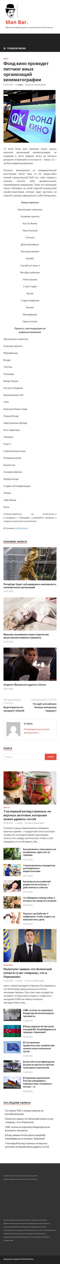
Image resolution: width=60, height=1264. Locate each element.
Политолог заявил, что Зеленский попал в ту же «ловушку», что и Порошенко (27, 972)
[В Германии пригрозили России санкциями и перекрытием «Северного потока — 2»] (12, 1087)
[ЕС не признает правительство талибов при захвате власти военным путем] (12, 1052)
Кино (5, 59)
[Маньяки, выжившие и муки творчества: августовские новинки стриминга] (30, 631)
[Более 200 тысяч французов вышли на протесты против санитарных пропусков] (12, 1071)
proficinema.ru (21, 528)
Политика (8, 965)
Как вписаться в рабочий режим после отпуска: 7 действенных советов (37, 884)
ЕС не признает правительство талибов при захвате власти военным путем (39, 1047)
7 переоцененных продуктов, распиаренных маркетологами (39, 868)
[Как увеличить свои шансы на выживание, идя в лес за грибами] (12, 859)
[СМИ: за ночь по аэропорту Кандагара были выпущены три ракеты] (12, 1020)
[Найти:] (30, 757)
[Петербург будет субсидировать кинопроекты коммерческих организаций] (30, 581)
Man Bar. (17, 22)
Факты (6, 807)
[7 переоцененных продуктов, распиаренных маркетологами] (12, 875)
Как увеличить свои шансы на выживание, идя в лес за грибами (39, 852)
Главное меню (16, 48)
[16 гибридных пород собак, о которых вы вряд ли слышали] (12, 907)
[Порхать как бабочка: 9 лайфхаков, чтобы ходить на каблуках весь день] (12, 923)
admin (20, 85)
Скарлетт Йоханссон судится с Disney (24, 684)
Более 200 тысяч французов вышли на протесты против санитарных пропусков (38, 1064)
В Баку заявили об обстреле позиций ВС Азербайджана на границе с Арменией (39, 1029)
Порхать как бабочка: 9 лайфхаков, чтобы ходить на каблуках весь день (39, 916)
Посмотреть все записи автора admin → (36, 731)
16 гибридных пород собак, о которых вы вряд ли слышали (39, 899)
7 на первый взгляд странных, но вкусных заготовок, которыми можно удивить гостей (27, 815)
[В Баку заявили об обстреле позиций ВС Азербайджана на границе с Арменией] (12, 1036)
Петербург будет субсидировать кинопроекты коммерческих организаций (29, 586)
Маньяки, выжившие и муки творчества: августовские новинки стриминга (26, 636)
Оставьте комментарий (35, 85)
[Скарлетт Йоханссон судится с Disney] (30, 681)
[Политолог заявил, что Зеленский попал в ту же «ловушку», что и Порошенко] (30, 962)
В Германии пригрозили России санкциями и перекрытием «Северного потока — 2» (37, 1082)
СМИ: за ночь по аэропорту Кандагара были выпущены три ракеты (38, 1013)
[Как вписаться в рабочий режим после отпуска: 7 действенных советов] (12, 891)
